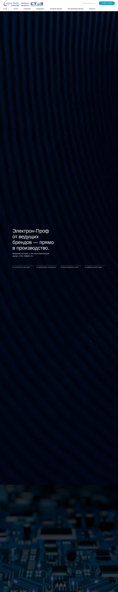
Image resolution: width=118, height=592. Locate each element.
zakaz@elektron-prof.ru (89, 3)
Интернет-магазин (56, 9)
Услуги (16, 9)
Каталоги (92, 9)
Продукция (40, 9)
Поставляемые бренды (75, 9)
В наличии (27, 9)
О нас (5, 9)
